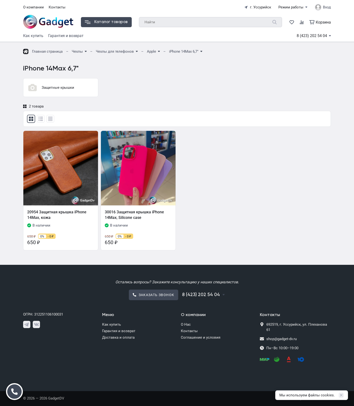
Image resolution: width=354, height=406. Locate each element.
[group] (60, 87)
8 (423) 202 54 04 (312, 35)
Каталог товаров (111, 22)
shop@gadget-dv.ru (281, 339)
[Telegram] (26, 324)
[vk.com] (36, 324)
